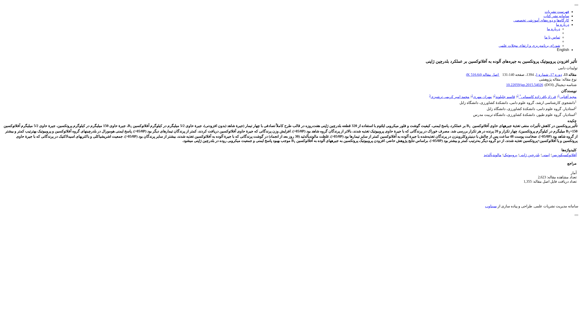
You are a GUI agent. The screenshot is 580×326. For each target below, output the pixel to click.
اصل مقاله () (483, 75)
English (563, 50)
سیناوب (491, 206)
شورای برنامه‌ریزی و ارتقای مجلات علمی (529, 46)
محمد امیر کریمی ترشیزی (450, 97)
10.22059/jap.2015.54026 (524, 85)
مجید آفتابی (568, 97)
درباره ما (562, 24)
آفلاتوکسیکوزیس (564, 155)
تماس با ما (552, 37)
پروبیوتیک (510, 155)
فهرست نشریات (557, 12)
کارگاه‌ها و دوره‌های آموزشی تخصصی (541, 20)
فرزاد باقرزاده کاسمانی (538, 97)
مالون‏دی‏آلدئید (492, 155)
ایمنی (546, 155)
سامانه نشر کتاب (556, 16)
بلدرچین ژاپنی (529, 155)
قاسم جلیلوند (505, 97)
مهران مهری (482, 97)
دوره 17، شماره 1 (549, 75)
